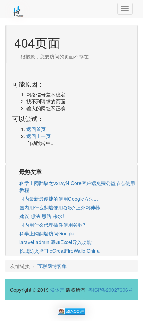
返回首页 (36, 129)
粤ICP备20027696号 (110, 289)
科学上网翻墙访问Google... (48, 233)
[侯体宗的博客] (17, 8)
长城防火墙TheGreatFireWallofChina (59, 250)
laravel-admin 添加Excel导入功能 (55, 242)
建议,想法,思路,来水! (41, 215)
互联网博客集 (52, 266)
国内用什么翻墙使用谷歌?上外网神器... (61, 207)
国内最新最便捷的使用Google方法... (58, 198)
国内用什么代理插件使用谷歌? (52, 224)
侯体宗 (57, 289)
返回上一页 (38, 136)
